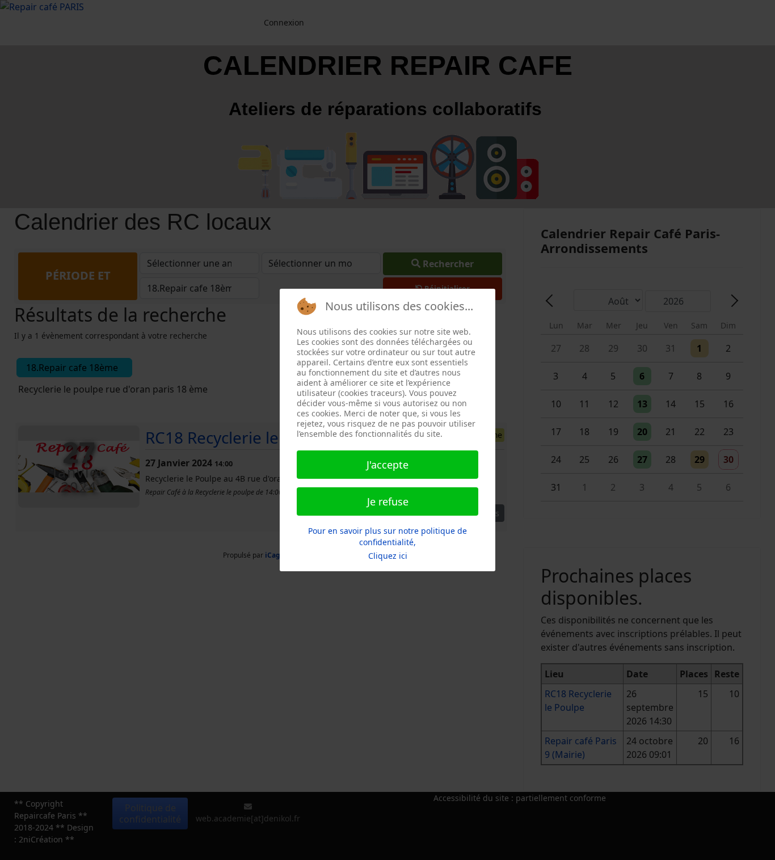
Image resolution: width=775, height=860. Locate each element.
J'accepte (387, 464)
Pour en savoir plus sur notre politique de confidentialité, (387, 536)
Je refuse (387, 501)
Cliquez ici (387, 555)
